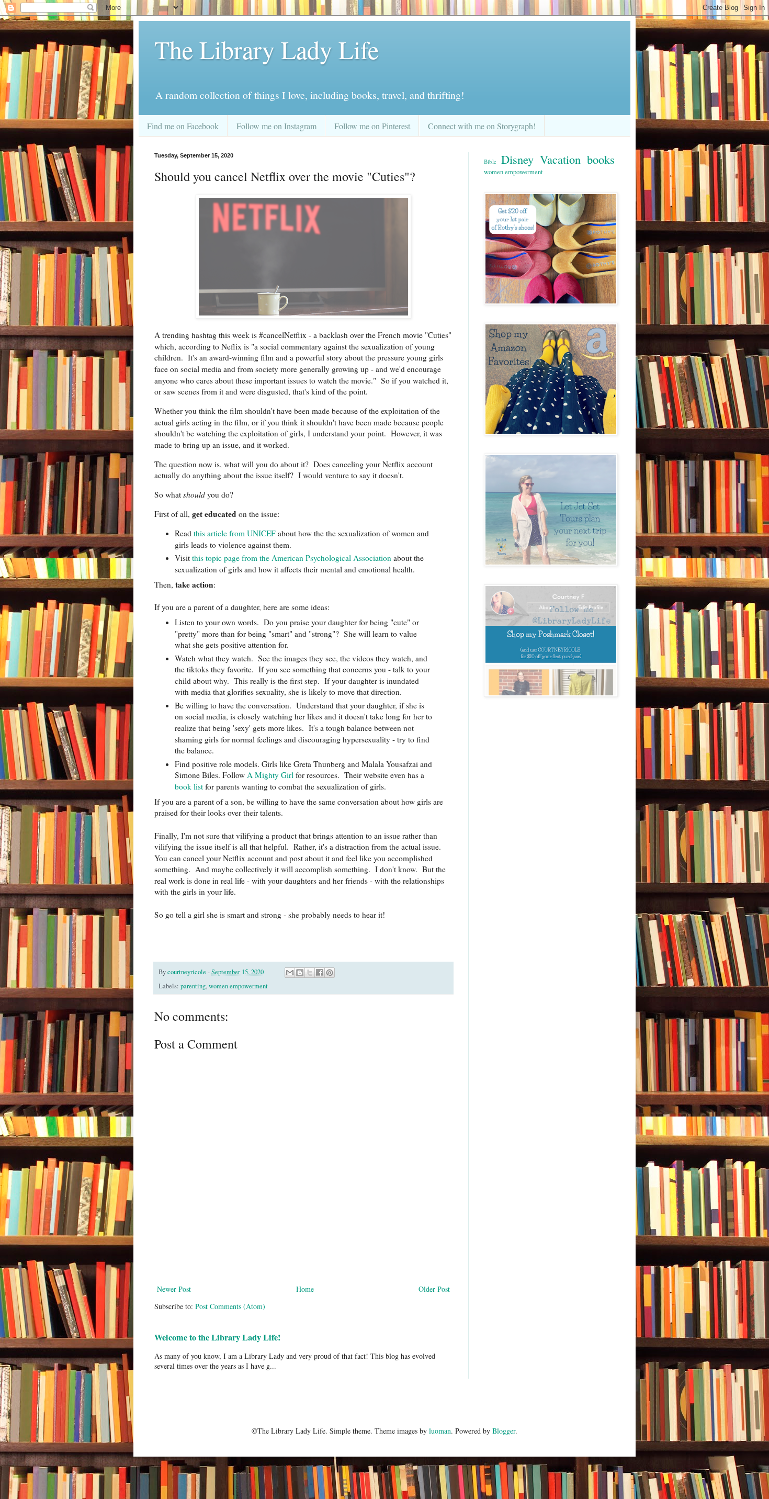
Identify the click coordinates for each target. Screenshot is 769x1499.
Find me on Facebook (183, 125)
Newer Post (174, 1289)
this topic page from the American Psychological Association (290, 558)
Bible (490, 161)
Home (305, 1289)
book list (190, 786)
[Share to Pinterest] (329, 972)
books (601, 159)
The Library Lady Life (266, 49)
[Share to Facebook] (319, 972)
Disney (517, 159)
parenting (193, 986)
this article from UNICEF (236, 533)
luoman (440, 1431)
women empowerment (238, 986)
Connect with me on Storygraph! (482, 125)
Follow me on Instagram (276, 125)
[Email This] (290, 972)
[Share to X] (309, 972)
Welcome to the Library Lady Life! (217, 1337)
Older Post (434, 1289)
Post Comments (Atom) (230, 1306)
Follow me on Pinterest (372, 125)
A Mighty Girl (270, 775)
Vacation (560, 159)
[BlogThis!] (300, 972)
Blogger (503, 1431)
